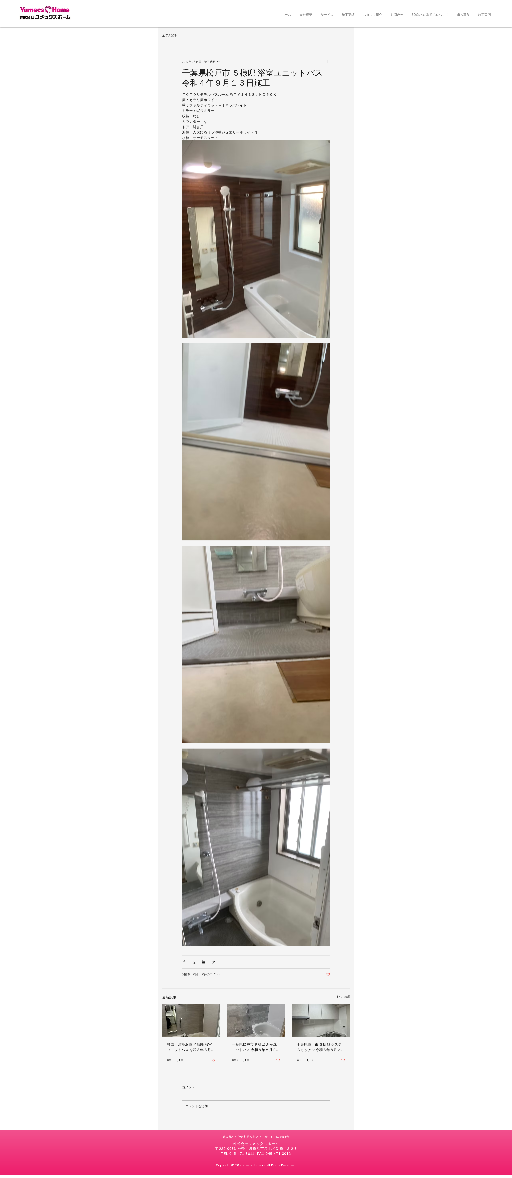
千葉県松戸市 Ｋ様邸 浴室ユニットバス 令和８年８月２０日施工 (256, 1047)
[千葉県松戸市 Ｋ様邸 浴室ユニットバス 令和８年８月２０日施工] (256, 1020)
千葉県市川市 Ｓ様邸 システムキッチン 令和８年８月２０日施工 (320, 1047)
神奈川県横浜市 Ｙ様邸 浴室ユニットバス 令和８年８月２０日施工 (191, 1047)
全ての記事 (169, 35)
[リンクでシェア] (213, 962)
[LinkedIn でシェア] (203, 962)
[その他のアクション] (327, 61)
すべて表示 (343, 997)
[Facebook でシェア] (184, 962)
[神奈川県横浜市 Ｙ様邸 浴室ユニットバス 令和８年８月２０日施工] (191, 1020)
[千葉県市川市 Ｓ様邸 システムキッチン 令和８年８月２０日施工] (321, 1020)
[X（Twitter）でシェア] (194, 962)
